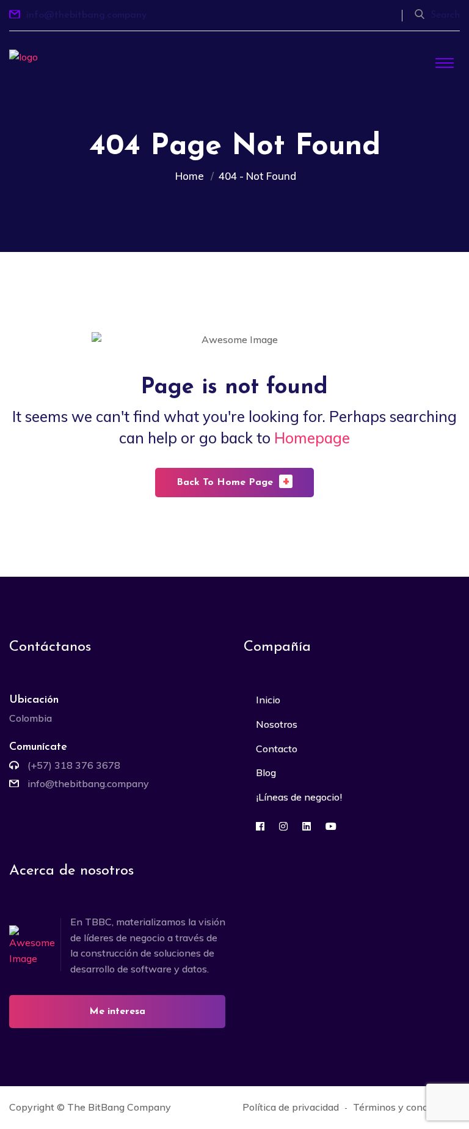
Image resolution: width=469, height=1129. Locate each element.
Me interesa (117, 1011)
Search (445, 15)
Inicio (268, 700)
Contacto (276, 748)
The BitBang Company (119, 1107)
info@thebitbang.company (86, 15)
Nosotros (276, 724)
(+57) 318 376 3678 (73, 765)
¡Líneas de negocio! (299, 797)
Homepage (312, 438)
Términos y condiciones (406, 1107)
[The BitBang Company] (45, 79)
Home (192, 175)
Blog (266, 772)
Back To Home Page (233, 481)
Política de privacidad (290, 1107)
